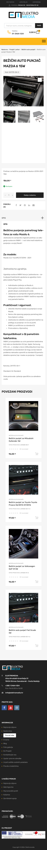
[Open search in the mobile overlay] (23, 25)
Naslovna (4, 49)
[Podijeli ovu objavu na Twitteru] (20, 205)
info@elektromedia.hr (14, 693)
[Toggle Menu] (44, 41)
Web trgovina (8, 787)
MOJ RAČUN (10, 2)
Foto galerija (8, 747)
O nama (6, 740)
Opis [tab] (4, 218)
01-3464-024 (18, 34)
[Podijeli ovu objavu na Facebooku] (15, 205)
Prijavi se (21, 5)
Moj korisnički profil (10, 791)
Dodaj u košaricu (30, 195)
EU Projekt (7, 751)
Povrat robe (9, 735)
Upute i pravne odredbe (12, 758)
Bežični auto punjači (28, 49)
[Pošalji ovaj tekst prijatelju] (33, 205)
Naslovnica (7, 731)
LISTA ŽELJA (23, 2)
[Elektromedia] (23, 18)
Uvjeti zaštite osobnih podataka (15, 762)
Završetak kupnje (10, 798)
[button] (40, 80)
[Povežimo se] (4, 707)
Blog (5, 743)
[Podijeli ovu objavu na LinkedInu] (28, 205)
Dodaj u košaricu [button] (36, 453)
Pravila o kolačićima (11, 766)
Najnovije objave (9, 727)
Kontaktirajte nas (9, 755)
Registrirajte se (32, 5)
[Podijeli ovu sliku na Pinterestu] (24, 205)
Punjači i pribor (15, 49)
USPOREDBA (37, 2)
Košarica (6, 795)
